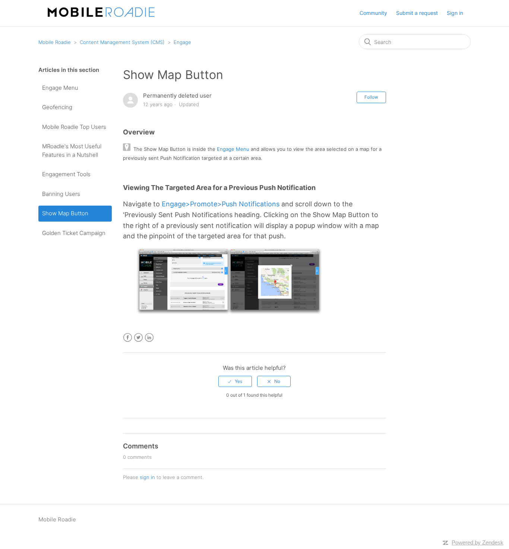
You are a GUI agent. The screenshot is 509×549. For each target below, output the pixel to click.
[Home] (103, 14)
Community (373, 13)
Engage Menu (60, 87)
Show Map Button (65, 213)
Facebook (127, 337)
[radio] (235, 381)
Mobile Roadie (54, 42)
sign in (147, 477)
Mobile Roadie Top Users (74, 126)
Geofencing (57, 107)
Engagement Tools (66, 174)
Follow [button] (371, 97)
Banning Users (61, 193)
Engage (182, 42)
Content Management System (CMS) (122, 42)
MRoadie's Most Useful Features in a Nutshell (71, 150)
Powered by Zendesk (477, 542)
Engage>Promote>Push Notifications (220, 204)
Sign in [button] (455, 13)
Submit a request (417, 13)
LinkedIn (149, 337)
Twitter (138, 337)
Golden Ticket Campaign (73, 233)
